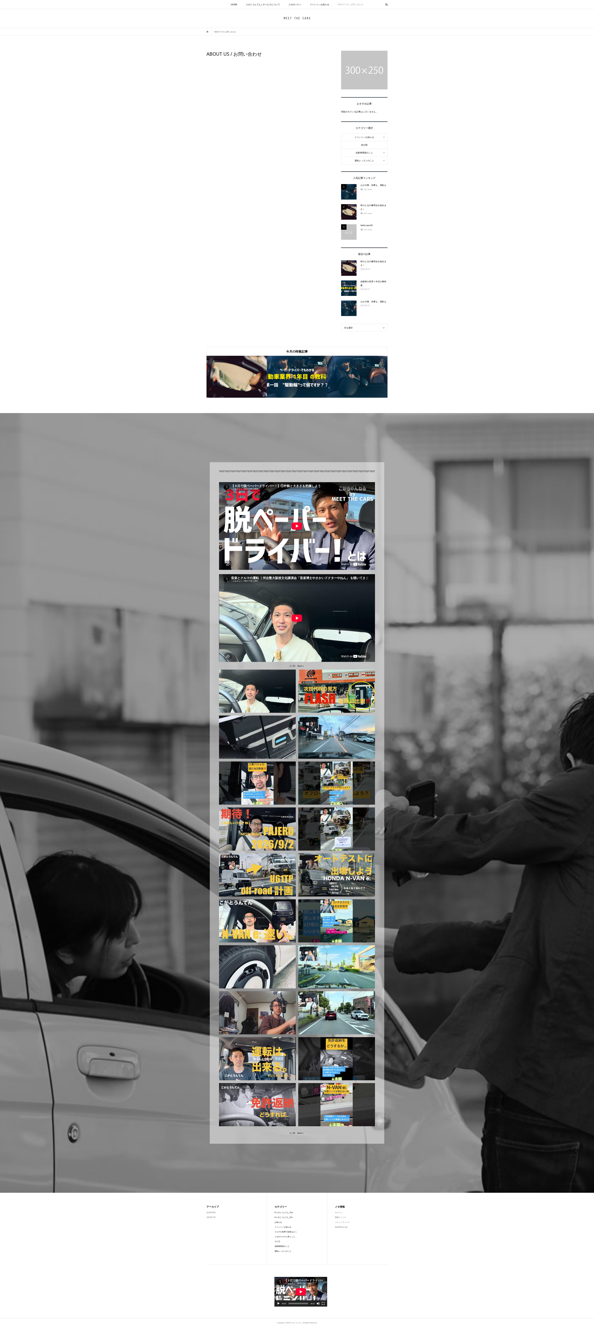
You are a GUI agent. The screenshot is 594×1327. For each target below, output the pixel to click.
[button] (300, 666)
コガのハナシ (294, 4)
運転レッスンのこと (364, 160)
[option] (237, 377)
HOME (234, 4)
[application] (300, 1292)
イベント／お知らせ (319, 4)
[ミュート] (318, 1303)
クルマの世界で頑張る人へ (286, 1232)
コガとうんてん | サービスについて (263, 4)
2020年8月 (211, 1212)
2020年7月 (211, 1217)
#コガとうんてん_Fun (284, 1212)
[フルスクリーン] (323, 1303)
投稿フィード (340, 1217)
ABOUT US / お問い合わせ (350, 4)
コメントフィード (342, 1222)
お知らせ (278, 1222)
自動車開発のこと (364, 152)
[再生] (278, 1303)
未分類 (364, 145)
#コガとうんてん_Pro (284, 1217)
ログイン (338, 1212)
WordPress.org (341, 1227)
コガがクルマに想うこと (285, 1237)
